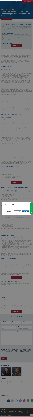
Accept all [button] (25, 211)
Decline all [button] (18, 211)
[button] (8, 211)
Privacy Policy (20, 209)
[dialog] (16, 208)
